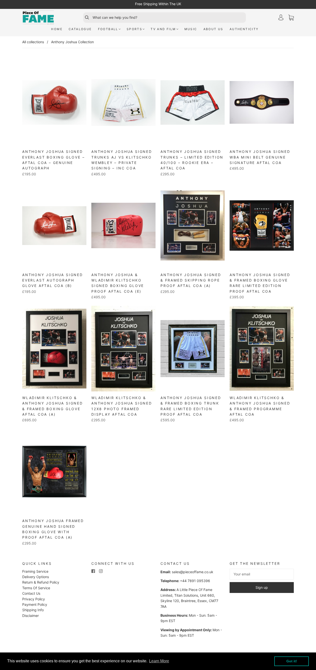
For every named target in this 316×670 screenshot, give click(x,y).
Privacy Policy (33, 599)
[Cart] (291, 18)
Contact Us (31, 593)
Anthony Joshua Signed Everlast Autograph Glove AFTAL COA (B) (52, 280)
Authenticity (244, 29)
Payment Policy (34, 604)
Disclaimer (30, 615)
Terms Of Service (36, 588)
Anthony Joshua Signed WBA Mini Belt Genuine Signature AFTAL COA (260, 157)
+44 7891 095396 (195, 581)
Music (190, 29)
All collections (33, 42)
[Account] (280, 17)
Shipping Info (33, 610)
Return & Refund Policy (40, 582)
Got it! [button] (291, 661)
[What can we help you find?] (169, 17)
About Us (213, 29)
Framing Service (35, 571)
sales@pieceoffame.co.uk (192, 572)
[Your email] (262, 574)
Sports (134, 29)
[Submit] (84, 17)
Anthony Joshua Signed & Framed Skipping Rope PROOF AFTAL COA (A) (190, 280)
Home (56, 29)
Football (108, 29)
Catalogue (80, 29)
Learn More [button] (159, 661)
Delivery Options (35, 577)
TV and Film (163, 29)
